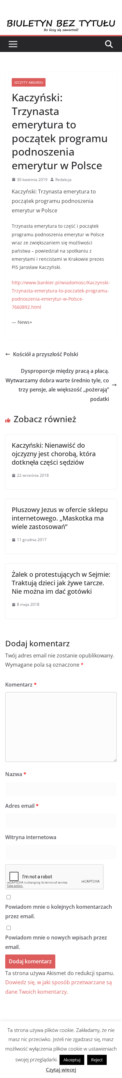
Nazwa (15, 774)
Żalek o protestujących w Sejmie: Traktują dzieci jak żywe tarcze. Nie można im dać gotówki (61, 583)
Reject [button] (97, 1060)
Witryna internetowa (30, 837)
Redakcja (63, 179)
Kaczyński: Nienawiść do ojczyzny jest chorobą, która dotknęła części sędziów (54, 454)
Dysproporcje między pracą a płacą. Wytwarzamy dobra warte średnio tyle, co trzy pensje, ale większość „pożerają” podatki (57, 385)
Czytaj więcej (61, 1069)
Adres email (22, 805)
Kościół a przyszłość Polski (45, 354)
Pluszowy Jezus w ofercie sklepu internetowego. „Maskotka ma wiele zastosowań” (60, 518)
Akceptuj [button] (71, 1060)
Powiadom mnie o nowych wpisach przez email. (56, 942)
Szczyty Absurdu (28, 82)
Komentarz (21, 684)
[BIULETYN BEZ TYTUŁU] (61, 23)
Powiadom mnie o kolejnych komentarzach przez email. (58, 911)
